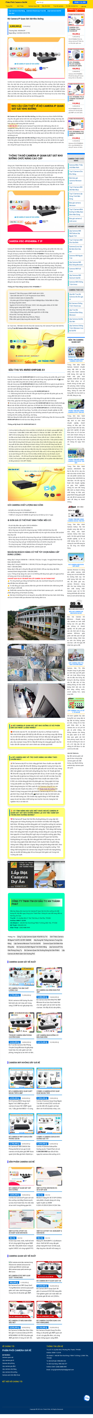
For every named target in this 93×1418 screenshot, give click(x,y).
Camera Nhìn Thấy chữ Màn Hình (76, 166)
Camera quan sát (7, 1357)
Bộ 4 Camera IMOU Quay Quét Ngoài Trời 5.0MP (20, 1092)
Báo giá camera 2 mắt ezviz (75, 220)
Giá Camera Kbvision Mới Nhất (76, 565)
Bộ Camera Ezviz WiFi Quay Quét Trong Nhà (19, 1276)
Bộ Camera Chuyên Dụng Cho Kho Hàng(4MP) (49, 1321)
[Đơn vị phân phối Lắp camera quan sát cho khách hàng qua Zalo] (87, 1398)
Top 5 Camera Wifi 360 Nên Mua (75, 188)
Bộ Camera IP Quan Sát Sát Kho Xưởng (26, 18)
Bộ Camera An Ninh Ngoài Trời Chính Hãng (32, 947)
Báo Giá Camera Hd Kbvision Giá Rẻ (76, 612)
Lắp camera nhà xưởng (9, 1372)
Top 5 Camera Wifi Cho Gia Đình (75, 241)
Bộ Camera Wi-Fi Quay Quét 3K (49, 1281)
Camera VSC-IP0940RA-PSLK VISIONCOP (74, 29)
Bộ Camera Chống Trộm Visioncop (75, 304)
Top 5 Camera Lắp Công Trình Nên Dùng (75, 196)
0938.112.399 (80, 2)
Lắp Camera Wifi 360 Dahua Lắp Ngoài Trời (75, 233)
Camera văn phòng (8, 1363)
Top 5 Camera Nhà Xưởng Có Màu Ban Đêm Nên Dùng (76, 211)
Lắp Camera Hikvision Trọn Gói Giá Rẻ (27, 943)
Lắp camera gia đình (9, 1366)
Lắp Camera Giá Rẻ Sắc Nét (76, 320)
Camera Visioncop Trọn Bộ (36, 11)
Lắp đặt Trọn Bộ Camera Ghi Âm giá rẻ (76, 296)
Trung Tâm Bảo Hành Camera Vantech (76, 360)
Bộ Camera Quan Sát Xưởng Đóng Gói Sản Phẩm (41, 950)
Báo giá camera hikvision (75, 204)
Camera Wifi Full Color (75, 270)
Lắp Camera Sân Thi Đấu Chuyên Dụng (76, 663)
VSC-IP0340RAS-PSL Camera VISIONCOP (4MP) (76, 133)
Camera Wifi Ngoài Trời (75, 257)
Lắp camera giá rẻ (8, 1360)
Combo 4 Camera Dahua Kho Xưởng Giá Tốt (48, 1138)
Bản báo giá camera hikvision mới (75, 180)
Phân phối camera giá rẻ (16, 2)
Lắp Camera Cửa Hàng (17, 11)
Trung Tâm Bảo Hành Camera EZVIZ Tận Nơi (76, 411)
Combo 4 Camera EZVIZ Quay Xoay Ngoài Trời (48, 1092)
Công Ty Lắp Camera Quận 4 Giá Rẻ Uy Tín (32, 937)
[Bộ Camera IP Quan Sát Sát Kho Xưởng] (36, 874)
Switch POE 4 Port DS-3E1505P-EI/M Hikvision (18, 1232)
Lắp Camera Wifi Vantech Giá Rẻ (75, 276)
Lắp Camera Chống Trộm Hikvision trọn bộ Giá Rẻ (76, 328)
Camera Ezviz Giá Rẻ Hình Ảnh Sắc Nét (75, 249)
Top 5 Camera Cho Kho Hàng (76, 173)
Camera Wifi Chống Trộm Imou (76, 283)
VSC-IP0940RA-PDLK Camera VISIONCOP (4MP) (76, 98)
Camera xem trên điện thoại (11, 1375)
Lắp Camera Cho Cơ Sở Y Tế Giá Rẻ (76, 711)
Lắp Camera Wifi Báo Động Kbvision (76, 263)
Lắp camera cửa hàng (9, 1369)
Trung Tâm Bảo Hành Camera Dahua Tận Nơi (76, 520)
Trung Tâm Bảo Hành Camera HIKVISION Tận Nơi (76, 461)
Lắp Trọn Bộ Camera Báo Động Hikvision (75, 312)
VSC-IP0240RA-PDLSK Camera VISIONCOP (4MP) (75, 64)
